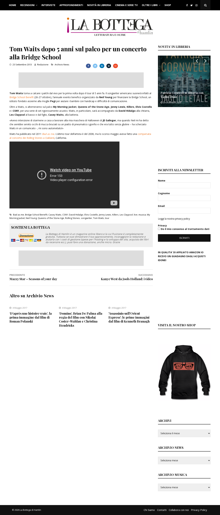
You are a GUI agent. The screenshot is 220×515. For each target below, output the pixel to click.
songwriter (86, 218)
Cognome (164, 193)
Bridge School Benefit (21, 97)
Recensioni (27, 5)
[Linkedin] (102, 66)
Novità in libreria (99, 5)
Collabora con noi (179, 510)
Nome (162, 180)
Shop (167, 5)
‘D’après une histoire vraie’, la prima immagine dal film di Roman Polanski (30, 317)
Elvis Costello (91, 214)
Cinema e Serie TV (126, 5)
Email (161, 206)
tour (107, 218)
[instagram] (197, 5)
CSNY (65, 214)
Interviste (48, 5)
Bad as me (48, 134)
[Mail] (115, 66)
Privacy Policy (199, 510)
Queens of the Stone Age (51, 218)
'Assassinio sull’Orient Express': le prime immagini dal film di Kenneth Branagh (129, 317)
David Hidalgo (76, 214)
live (136, 214)
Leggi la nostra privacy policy (174, 218)
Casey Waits (54, 214)
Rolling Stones (72, 218)
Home (12, 5)
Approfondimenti (71, 5)
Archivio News (62, 64)
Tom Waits (98, 218)
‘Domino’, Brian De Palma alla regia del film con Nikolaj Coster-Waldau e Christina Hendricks (80, 319)
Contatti (162, 510)
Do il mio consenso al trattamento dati (184, 229)
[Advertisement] (81, 80)
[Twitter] (191, 5)
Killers (115, 214)
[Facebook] (187, 5)
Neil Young (31, 218)
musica (142, 214)
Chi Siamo (149, 510)
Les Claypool (126, 214)
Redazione (42, 64)
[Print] (108, 66)
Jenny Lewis (105, 214)
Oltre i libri (150, 5)
